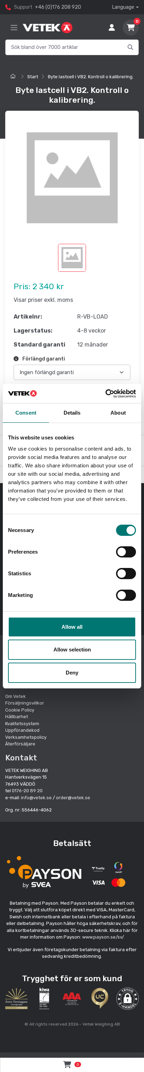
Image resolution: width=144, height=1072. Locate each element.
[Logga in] (112, 28)
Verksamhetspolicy (25, 737)
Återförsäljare (20, 743)
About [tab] (118, 413)
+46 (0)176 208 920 (58, 7)
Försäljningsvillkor (24, 703)
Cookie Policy (19, 710)
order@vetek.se (73, 797)
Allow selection (72, 649)
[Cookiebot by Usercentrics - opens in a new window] (105, 393)
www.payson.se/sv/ (103, 937)
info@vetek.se (36, 797)
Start (32, 76)
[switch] (126, 551)
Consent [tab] (25, 413)
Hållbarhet (16, 716)
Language (123, 7)
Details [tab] (72, 413)
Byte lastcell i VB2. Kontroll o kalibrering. (91, 76)
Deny (72, 673)
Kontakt (21, 758)
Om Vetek (15, 696)
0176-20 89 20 (27, 790)
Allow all (72, 627)
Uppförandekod (22, 730)
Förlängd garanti (43, 359)
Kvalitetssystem (22, 723)
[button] (127, 998)
